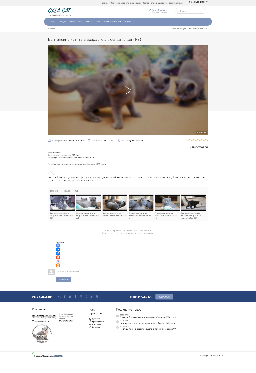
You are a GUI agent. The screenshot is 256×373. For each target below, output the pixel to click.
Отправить (63, 279)
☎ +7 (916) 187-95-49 (44, 315)
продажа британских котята (120, 177)
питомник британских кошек (76, 180)
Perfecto (200, 177)
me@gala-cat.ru (41, 321)
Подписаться (164, 297)
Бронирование (98, 321)
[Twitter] (70, 296)
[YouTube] (97, 296)
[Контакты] (45, 334)
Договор (95, 318)
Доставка (96, 324)
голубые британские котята (85, 177)
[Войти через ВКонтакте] (58, 249)
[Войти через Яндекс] (58, 257)
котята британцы (58, 177)
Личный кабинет (160, 10)
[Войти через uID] (58, 245)
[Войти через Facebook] (58, 253)
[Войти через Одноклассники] (58, 265)
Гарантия (95, 327)
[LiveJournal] (91, 296)
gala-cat (52, 180)
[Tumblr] (75, 296)
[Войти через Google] (58, 261)
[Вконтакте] (59, 296)
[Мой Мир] (86, 296)
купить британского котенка (154, 177)
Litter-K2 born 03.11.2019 (198, 29)
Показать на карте (66, 320)
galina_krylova (136, 140)
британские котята (183, 177)
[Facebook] (64, 296)
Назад (52, 29)
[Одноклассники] (81, 296)
